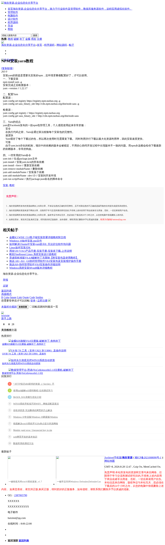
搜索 (35, 35)
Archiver (108, 457)
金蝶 (27, 39)
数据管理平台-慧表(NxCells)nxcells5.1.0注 (22, 373)
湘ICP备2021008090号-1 (148, 457)
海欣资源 (127, 457)
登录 (32, 300)
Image (13, 297)
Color (7, 297)
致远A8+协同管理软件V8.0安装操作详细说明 (34, 264)
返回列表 (6, 290)
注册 (39, 39)
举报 (5, 279)
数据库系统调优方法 (23, 443)
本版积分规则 (9, 306)
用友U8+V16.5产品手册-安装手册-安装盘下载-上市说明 (40, 251)
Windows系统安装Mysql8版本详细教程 (31, 267)
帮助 (10, 29)
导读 (10, 25)
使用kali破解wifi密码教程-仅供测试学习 (33, 390)
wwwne (5, 315)
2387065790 (20, 495)
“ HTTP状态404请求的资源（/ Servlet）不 (33, 384)
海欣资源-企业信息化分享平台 (18, 45)
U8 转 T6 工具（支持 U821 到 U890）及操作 (24, 354)
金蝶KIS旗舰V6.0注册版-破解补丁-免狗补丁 (24, 344)
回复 (5, 285)
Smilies (39, 297)
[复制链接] (7, 68)
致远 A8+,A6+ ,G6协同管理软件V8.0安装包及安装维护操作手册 (45, 261)
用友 (33, 39)
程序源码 (13, 22)
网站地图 (109, 461)
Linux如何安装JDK (20, 247)
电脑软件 (13, 15)
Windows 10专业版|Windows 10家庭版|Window (35, 417)
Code (32, 297)
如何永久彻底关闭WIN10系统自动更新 (21, 363)
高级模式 (6, 294)
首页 (70, 8)
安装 (5, 185)
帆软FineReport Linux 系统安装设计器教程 (33, 254)
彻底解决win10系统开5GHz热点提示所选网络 (35, 423)
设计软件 (13, 19)
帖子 (71, 45)
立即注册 (42, 300)
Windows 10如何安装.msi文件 (25, 240)
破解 (16, 39)
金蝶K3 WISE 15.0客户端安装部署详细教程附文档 (37, 237)
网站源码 (62, 45)
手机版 (118, 457)
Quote (26, 297)
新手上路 (6, 318)
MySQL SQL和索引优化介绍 (27, 397)
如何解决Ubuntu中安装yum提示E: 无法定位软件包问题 (40, 244)
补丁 (22, 39)
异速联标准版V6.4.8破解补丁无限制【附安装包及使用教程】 (43, 257)
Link (19, 297)
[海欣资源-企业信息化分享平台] (19, 2)
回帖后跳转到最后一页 (45, 306)
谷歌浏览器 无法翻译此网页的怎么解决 (32, 410)
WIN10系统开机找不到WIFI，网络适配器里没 (36, 404)
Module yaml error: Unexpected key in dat (32, 430)
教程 (10, 39)
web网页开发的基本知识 (25, 437)
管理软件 (13, 12)
